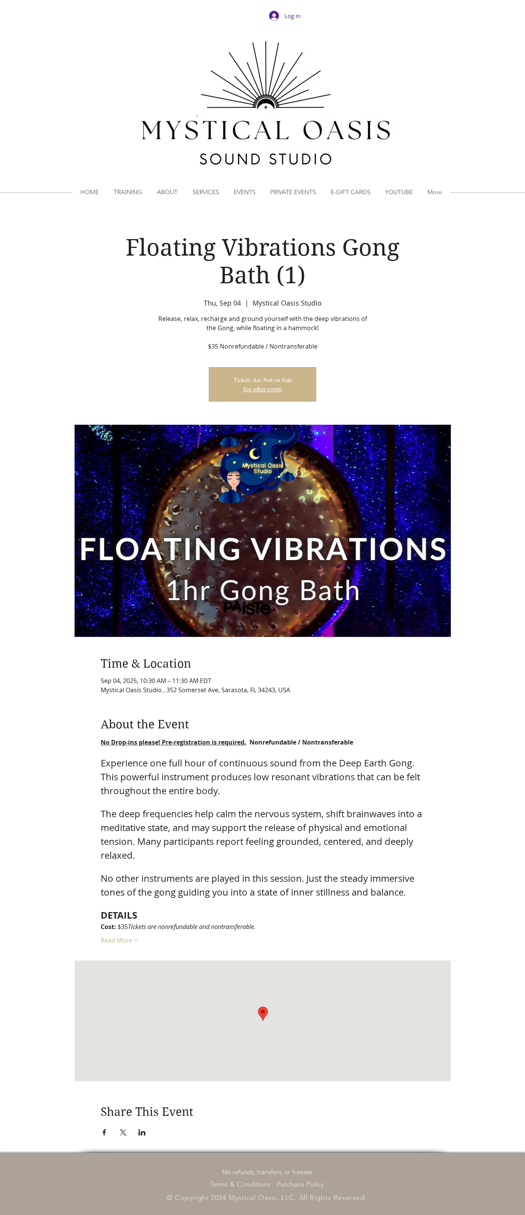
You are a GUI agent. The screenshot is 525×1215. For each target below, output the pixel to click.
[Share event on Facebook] (104, 1132)
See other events (262, 389)
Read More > (119, 940)
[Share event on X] (123, 1132)
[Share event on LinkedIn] (142, 1132)
